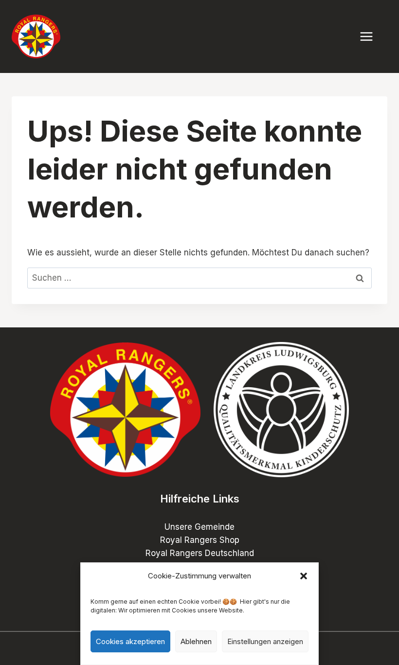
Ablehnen (196, 641)
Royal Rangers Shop (199, 540)
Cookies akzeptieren (130, 641)
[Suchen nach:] (199, 278)
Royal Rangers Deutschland (199, 553)
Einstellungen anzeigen (265, 641)
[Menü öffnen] (371, 36)
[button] (303, 576)
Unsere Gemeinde (199, 527)
